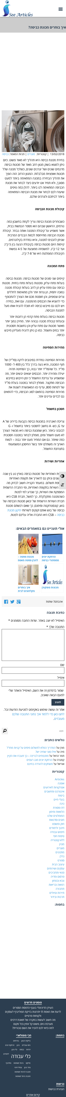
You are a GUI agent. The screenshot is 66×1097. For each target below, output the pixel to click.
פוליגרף (8, 1063)
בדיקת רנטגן (25, 1041)
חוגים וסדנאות (56, 820)
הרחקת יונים (9, 1045)
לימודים (6, 1054)
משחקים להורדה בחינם (40, 764)
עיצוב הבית (58, 864)
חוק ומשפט (58, 824)
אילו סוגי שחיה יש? (46, 752)
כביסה (5, 154)
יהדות (28, 1049)
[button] (5, 731)
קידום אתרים (33, 1095)
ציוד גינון (27, 1067)
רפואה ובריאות (56, 885)
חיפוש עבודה (57, 832)
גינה (62, 803)
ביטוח (61, 795)
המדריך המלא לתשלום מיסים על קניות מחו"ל (31, 748)
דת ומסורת (58, 807)
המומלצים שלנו (55, 816)
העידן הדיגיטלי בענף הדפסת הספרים (33, 1007)
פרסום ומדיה (57, 876)
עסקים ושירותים (55, 868)
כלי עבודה (20, 1056)
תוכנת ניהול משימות (22, 1076)
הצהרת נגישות (56, 1089)
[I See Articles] (17, 7)
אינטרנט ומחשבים (54, 791)
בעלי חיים (59, 799)
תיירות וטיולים (56, 893)
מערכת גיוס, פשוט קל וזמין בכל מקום (33, 1024)
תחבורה (60, 889)
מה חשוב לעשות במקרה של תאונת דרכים (33, 1020)
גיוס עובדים (26, 1045)
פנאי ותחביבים (56, 872)
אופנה (61, 783)
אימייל (60, 678)
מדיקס (28, 1063)
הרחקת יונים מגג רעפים (39, 760)
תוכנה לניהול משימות (22, 1072)
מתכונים (60, 852)
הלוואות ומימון (56, 812)
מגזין (61, 844)
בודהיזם (16, 1041)
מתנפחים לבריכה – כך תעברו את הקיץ (28, 756)
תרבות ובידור (57, 897)
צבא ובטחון (58, 880)
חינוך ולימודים (56, 828)
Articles (59, 779)
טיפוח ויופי (58, 836)
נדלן (62, 856)
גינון (18, 1045)
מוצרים (31, 154)
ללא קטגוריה (57, 840)
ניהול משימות (19, 1063)
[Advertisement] (33, 74)
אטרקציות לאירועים (53, 787)
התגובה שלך (55, 627)
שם (62, 665)
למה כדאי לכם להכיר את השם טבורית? (33, 1028)
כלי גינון (14, 1049)
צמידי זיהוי (18, 1067)
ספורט (61, 860)
